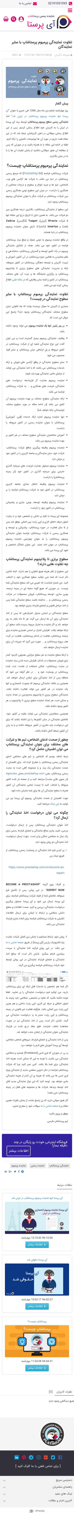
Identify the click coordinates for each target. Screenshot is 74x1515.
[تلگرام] (31, 1457)
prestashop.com (34, 774)
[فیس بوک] (60, 1457)
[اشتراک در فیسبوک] (18, 1172)
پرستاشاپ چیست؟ (37, 1321)
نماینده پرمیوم (19, 1166)
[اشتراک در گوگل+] (10, 1172)
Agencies (11, 774)
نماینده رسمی (37, 1166)
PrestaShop (31, 173)
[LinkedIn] (16, 1457)
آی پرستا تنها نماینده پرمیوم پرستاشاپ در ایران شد (37, 1198)
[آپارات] (24, 1457)
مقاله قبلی (17, 280)
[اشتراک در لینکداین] (6, 1172)
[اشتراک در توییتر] (15, 1172)
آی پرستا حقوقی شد (37, 1260)
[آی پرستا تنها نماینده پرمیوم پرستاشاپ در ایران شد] (37, 1218)
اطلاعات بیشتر (18, 1151)
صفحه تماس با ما (15, 942)
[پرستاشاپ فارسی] (49, 22)
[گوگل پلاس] (46, 1457)
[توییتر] (53, 1457)
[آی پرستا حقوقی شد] (37, 1280)
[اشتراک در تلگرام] (22, 1172)
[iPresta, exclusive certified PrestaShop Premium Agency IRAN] (52, 1434)
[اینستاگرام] (39, 1457)
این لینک (54, 804)
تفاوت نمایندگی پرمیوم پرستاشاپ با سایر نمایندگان (42, 44)
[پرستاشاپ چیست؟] (37, 1341)
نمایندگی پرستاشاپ (59, 1166)
